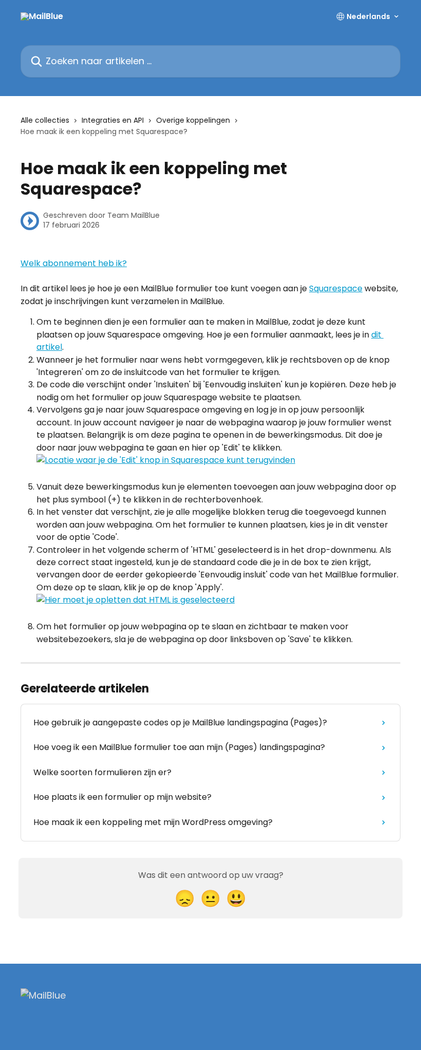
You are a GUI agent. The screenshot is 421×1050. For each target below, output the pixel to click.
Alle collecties (45, 120)
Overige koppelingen (193, 120)
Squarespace (335, 288)
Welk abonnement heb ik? (74, 263)
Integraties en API (113, 120)
